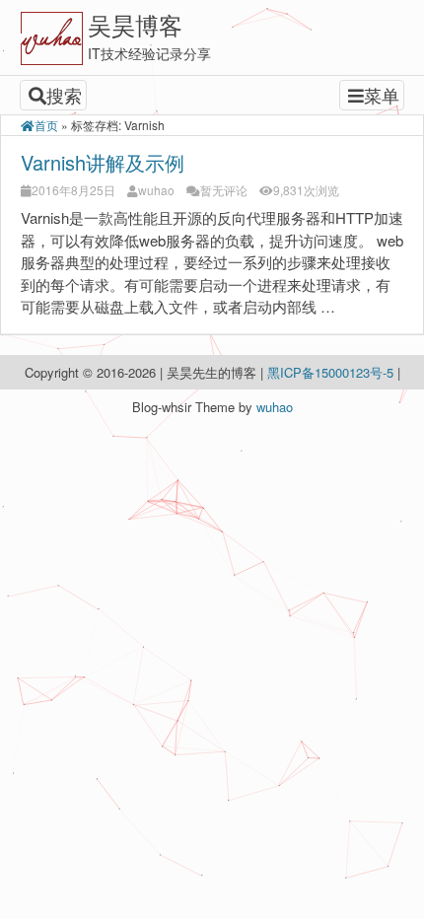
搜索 (64, 94)
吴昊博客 (135, 24)
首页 (46, 124)
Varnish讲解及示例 (102, 162)
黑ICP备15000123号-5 (332, 372)
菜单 (381, 94)
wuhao (156, 189)
